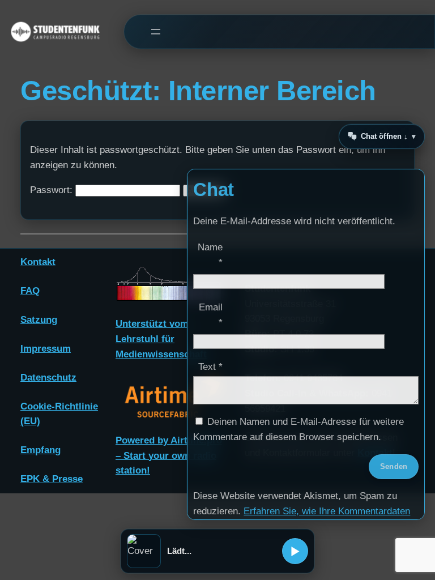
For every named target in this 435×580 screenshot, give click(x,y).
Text (210, 366)
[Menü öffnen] (155, 32)
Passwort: (52, 190)
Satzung (38, 319)
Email (211, 315)
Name (210, 255)
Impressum (45, 348)
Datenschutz (48, 377)
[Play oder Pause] (295, 551)
